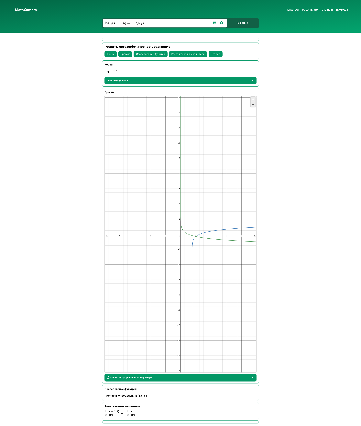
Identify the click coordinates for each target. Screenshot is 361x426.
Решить (241, 22)
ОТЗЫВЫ (327, 9)
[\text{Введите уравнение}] (156, 23)
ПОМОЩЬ (342, 9)
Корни (111, 54)
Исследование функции (150, 54)
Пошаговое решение (117, 80)
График (125, 54)
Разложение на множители (188, 54)
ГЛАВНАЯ (293, 9)
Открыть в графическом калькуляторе (131, 377)
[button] (253, 99)
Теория (215, 54)
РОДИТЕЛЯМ (310, 9)
